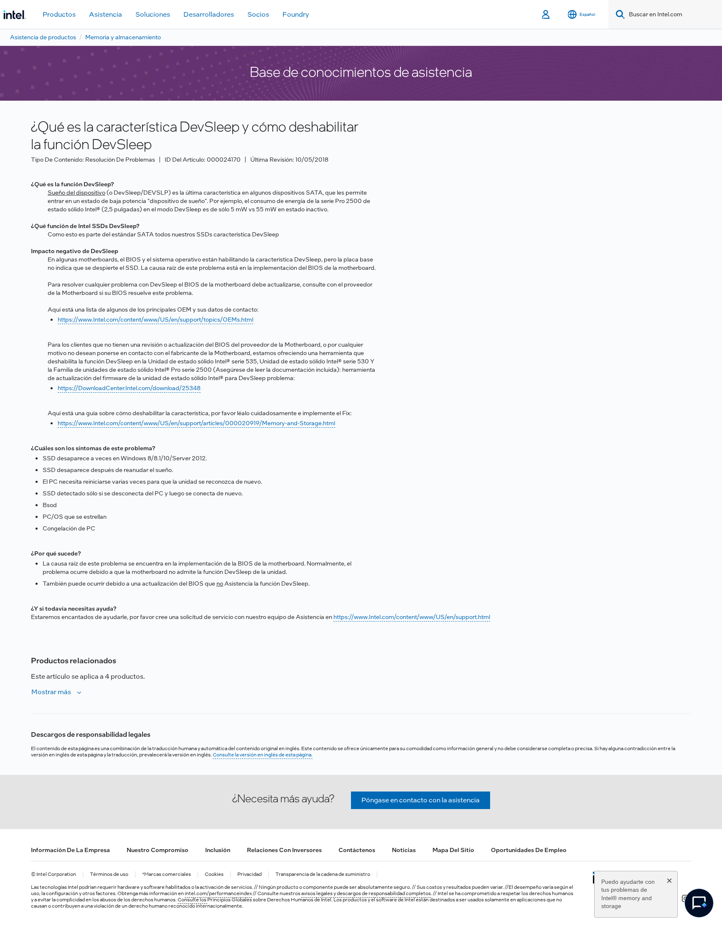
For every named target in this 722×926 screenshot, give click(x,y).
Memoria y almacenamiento (123, 37)
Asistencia (105, 14)
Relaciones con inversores (284, 850)
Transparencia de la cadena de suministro (322, 874)
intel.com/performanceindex (218, 893)
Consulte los (192, 899)
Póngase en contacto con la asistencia (420, 800)
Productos (59, 14)
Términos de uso (109, 874)
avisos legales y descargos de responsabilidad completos (366, 893)
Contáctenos (356, 850)
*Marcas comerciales (166, 874)
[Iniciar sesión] (546, 14)
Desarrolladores (208, 14)
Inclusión (217, 850)
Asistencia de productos (43, 37)
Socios (258, 14)
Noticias (404, 850)
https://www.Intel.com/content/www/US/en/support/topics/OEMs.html (155, 319)
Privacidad (249, 874)
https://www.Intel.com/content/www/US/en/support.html (411, 617)
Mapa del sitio (453, 850)
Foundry (295, 14)
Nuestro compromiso (157, 850)
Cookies (214, 874)
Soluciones (152, 14)
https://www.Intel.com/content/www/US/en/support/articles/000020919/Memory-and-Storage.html (196, 423)
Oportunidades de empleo (529, 850)
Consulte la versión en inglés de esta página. (263, 754)
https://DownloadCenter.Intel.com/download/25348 (129, 388)
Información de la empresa (70, 850)
